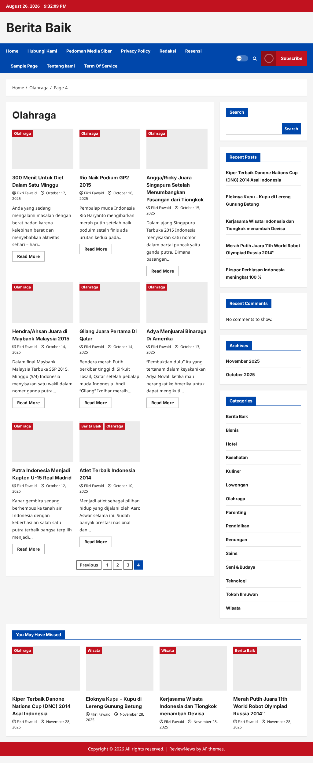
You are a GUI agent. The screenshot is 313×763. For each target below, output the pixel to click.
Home (12, 50)
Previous (89, 565)
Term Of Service (100, 65)
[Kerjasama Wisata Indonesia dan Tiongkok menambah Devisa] (193, 668)
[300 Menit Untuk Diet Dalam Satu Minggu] (42, 149)
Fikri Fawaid (27, 193)
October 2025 (240, 374)
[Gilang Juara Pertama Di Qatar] (110, 302)
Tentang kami (61, 65)
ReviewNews (182, 749)
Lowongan (237, 484)
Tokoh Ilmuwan (242, 594)
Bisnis (232, 430)
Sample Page (24, 65)
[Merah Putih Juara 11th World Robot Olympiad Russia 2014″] (267, 668)
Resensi (193, 50)
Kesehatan (237, 457)
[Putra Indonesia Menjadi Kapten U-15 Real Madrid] (42, 441)
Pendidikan (237, 525)
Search (237, 112)
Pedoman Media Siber (89, 50)
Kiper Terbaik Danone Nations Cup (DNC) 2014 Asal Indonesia (41, 706)
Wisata (233, 608)
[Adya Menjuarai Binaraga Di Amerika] (177, 302)
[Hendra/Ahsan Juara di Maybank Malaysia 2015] (42, 302)
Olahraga (22, 133)
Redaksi (168, 50)
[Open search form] (255, 58)
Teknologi (236, 580)
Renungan (236, 539)
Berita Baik (39, 27)
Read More (31, 257)
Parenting (236, 512)
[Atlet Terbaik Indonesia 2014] (110, 441)
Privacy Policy (135, 50)
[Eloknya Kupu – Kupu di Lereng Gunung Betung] (119, 668)
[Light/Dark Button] (242, 58)
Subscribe (291, 58)
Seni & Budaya (240, 567)
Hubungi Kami (42, 50)
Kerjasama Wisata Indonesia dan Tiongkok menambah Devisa (188, 706)
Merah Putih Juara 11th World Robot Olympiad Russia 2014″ (260, 706)
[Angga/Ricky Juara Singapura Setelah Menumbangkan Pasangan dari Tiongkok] (177, 149)
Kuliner (233, 471)
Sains (232, 553)
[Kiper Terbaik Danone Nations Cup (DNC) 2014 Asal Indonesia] (46, 668)
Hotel (231, 443)
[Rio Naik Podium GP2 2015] (110, 149)
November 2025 (243, 361)
